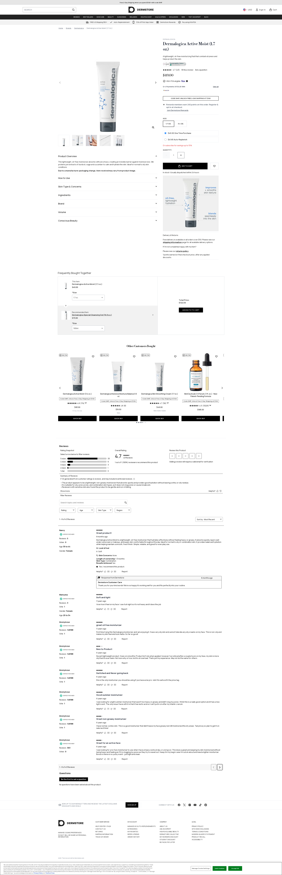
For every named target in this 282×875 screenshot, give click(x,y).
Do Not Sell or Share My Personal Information (72, 836)
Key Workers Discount (169, 837)
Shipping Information (104, 834)
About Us (163, 826)
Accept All (235, 868)
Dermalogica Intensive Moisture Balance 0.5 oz (118, 395)
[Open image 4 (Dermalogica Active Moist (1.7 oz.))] (105, 140)
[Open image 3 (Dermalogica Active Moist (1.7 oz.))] (91, 140)
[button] (191, 64)
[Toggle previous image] (60, 82)
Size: (165, 118)
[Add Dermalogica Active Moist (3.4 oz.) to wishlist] (93, 356)
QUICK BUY (77, 418)
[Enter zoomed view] (153, 127)
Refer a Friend (133, 834)
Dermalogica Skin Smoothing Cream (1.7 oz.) (159, 394)
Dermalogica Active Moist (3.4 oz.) (77, 394)
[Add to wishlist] (214, 166)
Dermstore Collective (169, 834)
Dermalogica (79, 28)
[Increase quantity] (181, 155)
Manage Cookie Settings (201, 868)
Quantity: (167, 150)
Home (61, 28)
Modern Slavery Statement (203, 834)
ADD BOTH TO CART (190, 310)
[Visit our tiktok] (200, 805)
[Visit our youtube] (195, 805)
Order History (134, 837)
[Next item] (222, 388)
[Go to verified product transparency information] (174, 64)
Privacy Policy (197, 826)
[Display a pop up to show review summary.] (86, 403)
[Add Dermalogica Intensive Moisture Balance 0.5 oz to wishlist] (134, 356)
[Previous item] (60, 388)
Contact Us (100, 829)
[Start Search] (73, 9)
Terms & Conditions (200, 832)
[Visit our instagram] (189, 805)
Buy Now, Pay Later (167, 842)
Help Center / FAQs (103, 826)
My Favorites (133, 832)
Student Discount (168, 839)
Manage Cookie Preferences (70, 832)
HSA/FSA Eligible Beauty (169, 832)
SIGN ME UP (131, 805)
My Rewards (132, 829)
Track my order (102, 837)
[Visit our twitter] (184, 805)
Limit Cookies (219, 868)
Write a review (187, 70)
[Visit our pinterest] (205, 805)
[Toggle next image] (156, 82)
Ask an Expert (165, 829)
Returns (99, 832)
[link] (260, 10)
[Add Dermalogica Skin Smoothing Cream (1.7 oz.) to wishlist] (175, 356)
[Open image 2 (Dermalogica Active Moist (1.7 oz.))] (77, 140)
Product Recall (198, 837)
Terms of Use (50, 873)
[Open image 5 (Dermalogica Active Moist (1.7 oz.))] (118, 140)
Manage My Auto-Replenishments (142, 826)
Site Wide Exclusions (200, 829)
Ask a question (201, 70)
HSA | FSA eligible (173, 81)
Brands (68, 28)
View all (216, 87)
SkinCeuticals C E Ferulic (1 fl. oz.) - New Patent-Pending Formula (200, 395)
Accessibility (197, 839)
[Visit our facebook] (179, 805)
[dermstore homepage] (141, 10)
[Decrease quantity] (166, 155)
